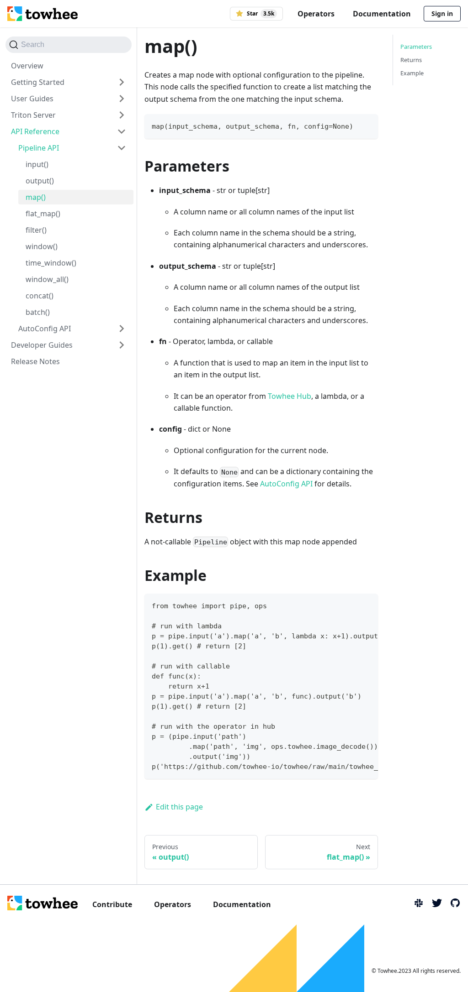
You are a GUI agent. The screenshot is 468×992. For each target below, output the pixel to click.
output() (40, 181)
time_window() (51, 263)
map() (36, 197)
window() (42, 246)
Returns (411, 60)
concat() (39, 296)
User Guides (32, 99)
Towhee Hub (289, 396)
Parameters (416, 46)
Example (412, 73)
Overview (27, 66)
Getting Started (37, 82)
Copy (363, 125)
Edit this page (179, 807)
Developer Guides (42, 345)
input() (37, 164)
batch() (38, 312)
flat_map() (43, 214)
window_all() (47, 279)
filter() (36, 230)
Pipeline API (38, 148)
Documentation (382, 14)
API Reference (35, 131)
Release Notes (35, 361)
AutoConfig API (44, 329)
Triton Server (33, 115)
